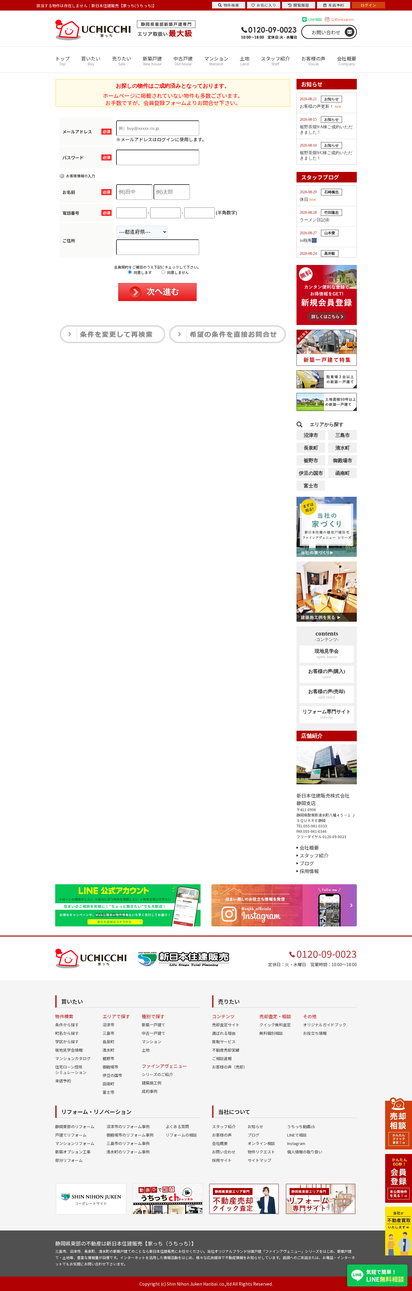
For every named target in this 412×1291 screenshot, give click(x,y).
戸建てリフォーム (71, 1135)
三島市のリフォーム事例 (128, 1143)
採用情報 (309, 871)
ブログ (306, 863)
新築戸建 (152, 60)
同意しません (177, 272)
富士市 (311, 485)
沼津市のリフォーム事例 (128, 1126)
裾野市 (311, 460)
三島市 (342, 435)
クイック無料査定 (275, 1025)
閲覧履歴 (301, 5)
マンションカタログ (72, 1058)
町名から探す (67, 1033)
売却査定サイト (225, 1025)
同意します (142, 272)
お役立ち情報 (315, 1033)
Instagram (296, 1143)
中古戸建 (183, 60)
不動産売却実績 (225, 1050)
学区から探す (67, 1041)
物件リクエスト (261, 1152)
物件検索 (231, 5)
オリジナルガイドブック (324, 1025)
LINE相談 (315, 19)
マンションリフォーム (74, 1143)
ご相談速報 (222, 1058)
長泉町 (311, 447)
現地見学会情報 (69, 1050)
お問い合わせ (326, 32)
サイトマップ (259, 1160)
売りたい (121, 60)
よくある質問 (177, 1126)
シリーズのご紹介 (157, 1074)
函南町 (342, 473)
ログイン (368, 5)
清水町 (342, 447)
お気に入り (266, 5)
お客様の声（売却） (229, 1067)
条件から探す (67, 1025)
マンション (216, 60)
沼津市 (311, 435)
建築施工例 (151, 1083)
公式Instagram (342, 19)
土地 (244, 60)
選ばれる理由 (224, 1033)
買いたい (90, 60)
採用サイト (222, 1160)
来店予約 (63, 1081)
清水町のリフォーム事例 (128, 1152)
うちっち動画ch (301, 1126)
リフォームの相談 (181, 1135)
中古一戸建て (153, 1033)
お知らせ (255, 1126)
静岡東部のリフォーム (74, 1126)
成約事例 (149, 1091)
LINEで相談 (297, 1135)
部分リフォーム (69, 1160)
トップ (62, 60)
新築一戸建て (153, 1025)
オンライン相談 (261, 1143)
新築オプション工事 (72, 1152)
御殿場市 (342, 460)
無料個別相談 (271, 1033)
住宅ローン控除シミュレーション (71, 1069)
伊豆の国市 (311, 473)
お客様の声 (313, 60)
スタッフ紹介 (275, 60)
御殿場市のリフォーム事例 (130, 1135)
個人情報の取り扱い (304, 1152)
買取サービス (224, 1041)
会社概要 (346, 60)
